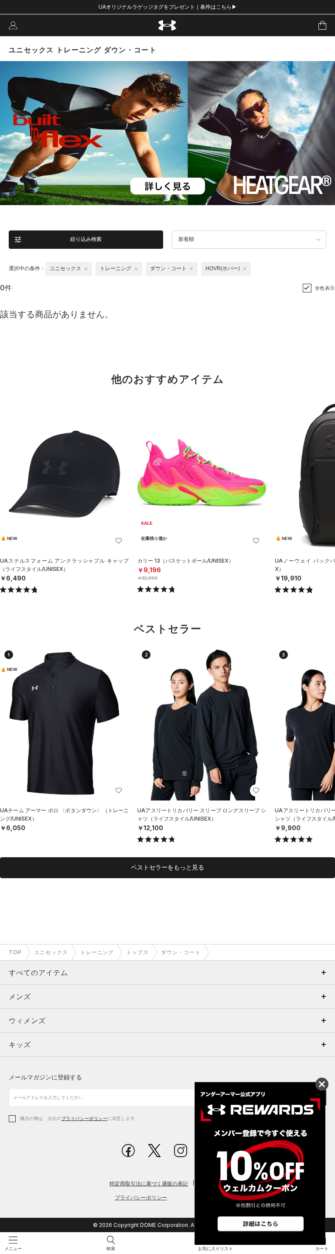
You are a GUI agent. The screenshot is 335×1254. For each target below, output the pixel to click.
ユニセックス (51, 952)
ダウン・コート (181, 952)
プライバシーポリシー (84, 1118)
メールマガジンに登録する (45, 1077)
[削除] (86, 268)
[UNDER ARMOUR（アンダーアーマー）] (168, 25)
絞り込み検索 (86, 239)
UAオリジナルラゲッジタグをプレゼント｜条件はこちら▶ (168, 6)
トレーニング (97, 952)
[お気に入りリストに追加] (119, 541)
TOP (15, 952)
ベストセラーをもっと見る (167, 867)
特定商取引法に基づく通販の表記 (148, 1183)
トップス (137, 952)
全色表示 (325, 288)
